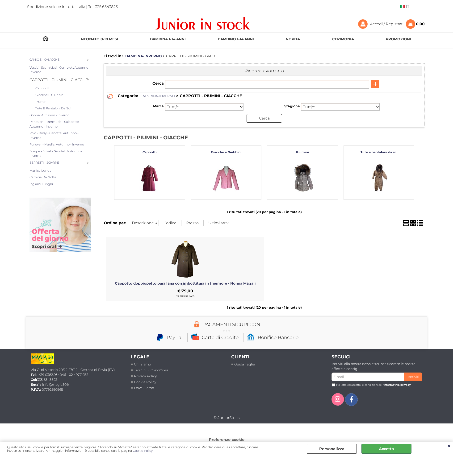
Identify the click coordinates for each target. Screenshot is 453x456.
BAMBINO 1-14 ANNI (236, 39)
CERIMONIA (343, 39)
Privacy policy (145, 376)
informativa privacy (397, 384)
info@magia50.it (56, 384)
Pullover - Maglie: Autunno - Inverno (56, 144)
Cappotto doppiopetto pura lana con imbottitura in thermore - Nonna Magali (185, 283)
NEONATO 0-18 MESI (99, 39)
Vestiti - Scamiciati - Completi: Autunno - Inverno (59, 70)
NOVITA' (293, 39)
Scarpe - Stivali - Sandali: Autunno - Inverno (55, 153)
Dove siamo (144, 388)
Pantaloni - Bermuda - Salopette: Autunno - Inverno (54, 124)
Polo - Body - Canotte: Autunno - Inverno (54, 135)
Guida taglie (244, 364)
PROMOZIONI (398, 39)
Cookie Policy (143, 450)
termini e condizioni (151, 370)
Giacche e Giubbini (49, 95)
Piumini (41, 102)
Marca (158, 106)
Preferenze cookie (226, 439)
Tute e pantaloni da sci (53, 108)
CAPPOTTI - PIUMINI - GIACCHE (58, 80)
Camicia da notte (42, 177)
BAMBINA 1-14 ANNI (168, 39)
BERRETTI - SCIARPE (44, 162)
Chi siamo (142, 364)
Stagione (292, 106)
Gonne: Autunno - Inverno (49, 115)
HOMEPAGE (45, 39)
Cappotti (42, 88)
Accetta (386, 449)
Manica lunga (40, 170)
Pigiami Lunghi (41, 184)
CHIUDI (449, 446)
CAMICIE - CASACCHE (44, 59)
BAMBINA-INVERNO (158, 96)
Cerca (158, 83)
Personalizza (331, 449)
